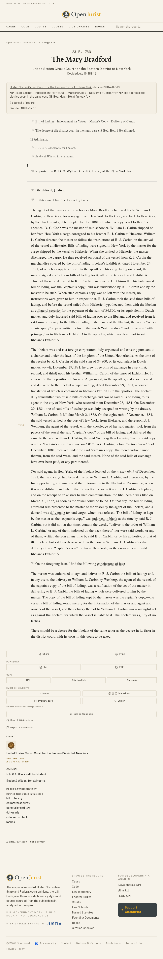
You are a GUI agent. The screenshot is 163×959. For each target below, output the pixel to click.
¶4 (33, 147)
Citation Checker (83, 928)
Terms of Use (134, 943)
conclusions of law (110, 563)
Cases (11, 26)
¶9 (32, 562)
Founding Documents (85, 917)
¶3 (33, 139)
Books (100, 26)
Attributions (113, 943)
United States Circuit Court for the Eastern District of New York (81, 69)
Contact (66, 943)
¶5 (33, 156)
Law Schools (80, 907)
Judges (57, 26)
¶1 (33, 121)
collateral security (48, 310)
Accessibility (45, 943)
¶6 (32, 170)
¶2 (33, 130)
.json (24, 841)
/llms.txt (123, 890)
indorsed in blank (104, 518)
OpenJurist (12, 42)
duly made (57, 512)
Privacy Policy (15, 948)
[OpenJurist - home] (81, 14)
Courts (41, 26)
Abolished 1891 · (15, 758)
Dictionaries (79, 26)
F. (40, 42)
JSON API (124, 896)
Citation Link (79, 680)
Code (25, 26)
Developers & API (129, 884)
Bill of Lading (44, 121)
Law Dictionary (81, 891)
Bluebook (132, 680)
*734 (21, 425)
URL (28, 680)
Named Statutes (82, 912)
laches (10, 822)
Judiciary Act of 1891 (17, 761)
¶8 (32, 199)
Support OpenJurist (131, 910)
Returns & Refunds (88, 943)
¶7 (32, 189)
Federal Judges (81, 897)
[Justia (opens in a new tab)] (54, 923)
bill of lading (14, 798)
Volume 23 (29, 42)
